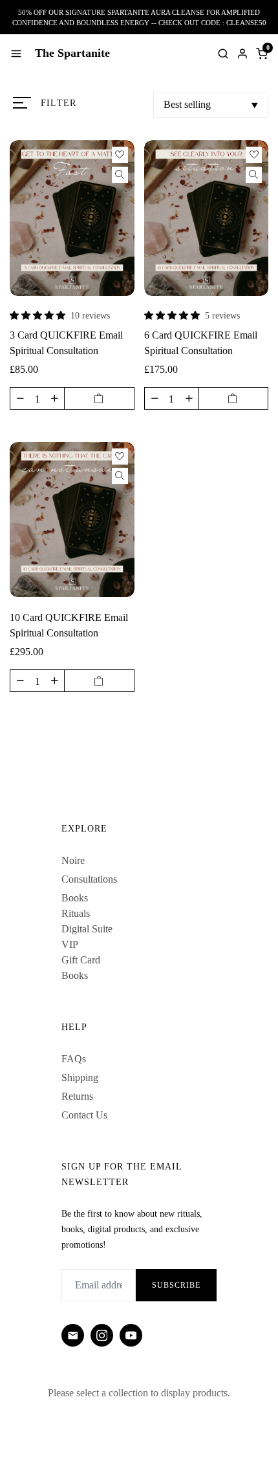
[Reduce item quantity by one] (20, 398)
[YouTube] (131, 1335)
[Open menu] (16, 53)
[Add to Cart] (99, 398)
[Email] (72, 1335)
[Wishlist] (120, 155)
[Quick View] (120, 175)
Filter (58, 103)
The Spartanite (72, 53)
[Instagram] (102, 1335)
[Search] (223, 53)
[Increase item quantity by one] (54, 398)
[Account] (242, 53)
